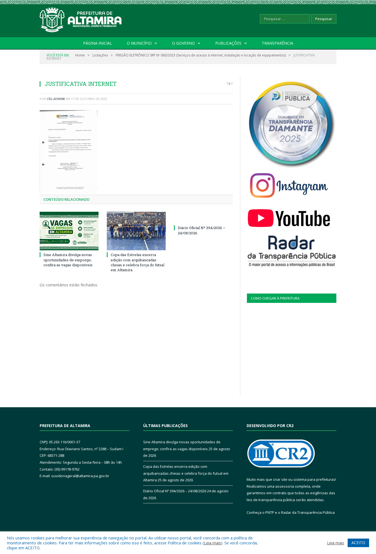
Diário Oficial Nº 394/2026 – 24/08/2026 (174, 490)
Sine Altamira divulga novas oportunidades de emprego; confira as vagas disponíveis (67, 259)
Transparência (277, 43)
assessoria (284, 486)
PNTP (269, 512)
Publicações (228, 43)
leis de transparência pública (271, 499)
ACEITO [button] (358, 542)
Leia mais (212, 542)
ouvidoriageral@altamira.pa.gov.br (80, 475)
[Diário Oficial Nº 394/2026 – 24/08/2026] (203, 217)
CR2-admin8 (56, 99)
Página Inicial (97, 43)
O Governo (183, 43)
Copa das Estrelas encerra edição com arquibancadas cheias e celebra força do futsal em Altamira (137, 262)
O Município (139, 43)
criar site (280, 479)
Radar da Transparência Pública (308, 512)
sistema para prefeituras (314, 479)
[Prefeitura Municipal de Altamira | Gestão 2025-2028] (81, 19)
